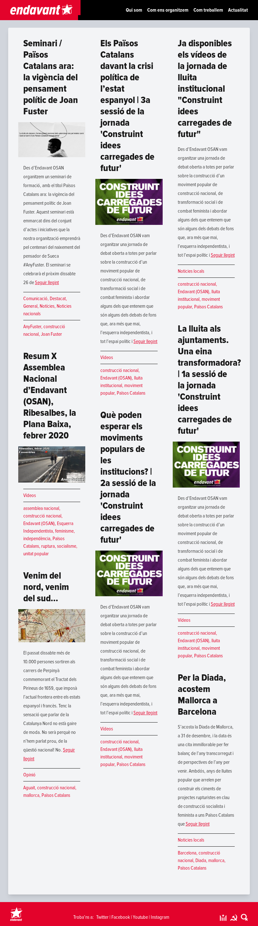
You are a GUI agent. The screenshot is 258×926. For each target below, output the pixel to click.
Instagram (160, 917)
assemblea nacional (41, 508)
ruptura (48, 546)
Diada (200, 860)
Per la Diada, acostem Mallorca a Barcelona (202, 694)
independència (36, 538)
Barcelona (187, 853)
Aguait (29, 788)
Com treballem (208, 10)
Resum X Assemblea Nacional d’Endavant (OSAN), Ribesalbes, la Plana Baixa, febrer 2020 (49, 395)
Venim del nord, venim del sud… (46, 587)
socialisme (66, 546)
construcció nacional (42, 516)
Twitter (102, 917)
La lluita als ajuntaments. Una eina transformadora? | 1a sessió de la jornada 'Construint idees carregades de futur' (209, 380)
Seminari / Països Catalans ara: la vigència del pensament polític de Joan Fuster (50, 77)
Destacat (58, 298)
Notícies (47, 306)
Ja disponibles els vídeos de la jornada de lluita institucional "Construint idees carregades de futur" (205, 88)
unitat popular (36, 554)
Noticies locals (191, 271)
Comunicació (35, 298)
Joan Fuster (51, 334)
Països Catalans (56, 795)
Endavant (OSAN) (39, 523)
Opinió (29, 775)
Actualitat (238, 10)
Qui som (134, 10)
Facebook (120, 917)
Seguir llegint (47, 282)
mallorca (31, 795)
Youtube (140, 917)
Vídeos (29, 495)
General (30, 306)
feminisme (64, 531)
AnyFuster (32, 326)
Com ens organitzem (167, 10)
